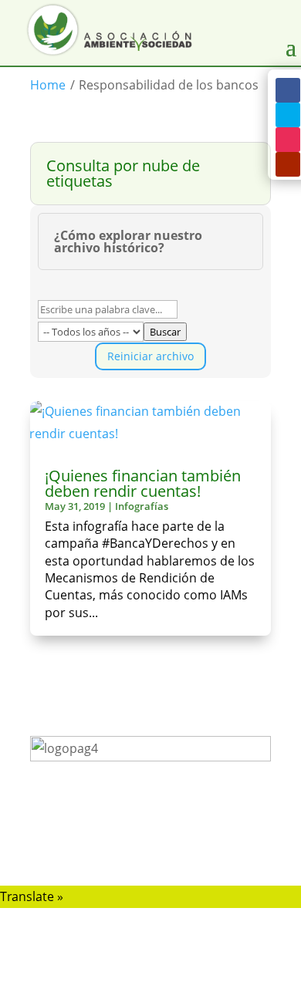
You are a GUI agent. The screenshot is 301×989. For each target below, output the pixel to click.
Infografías (141, 506)
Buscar (165, 332)
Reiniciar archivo (150, 356)
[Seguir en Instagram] (288, 139)
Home (48, 84)
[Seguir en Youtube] (288, 164)
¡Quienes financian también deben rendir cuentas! (143, 483)
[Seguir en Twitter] (288, 115)
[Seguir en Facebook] (288, 90)
